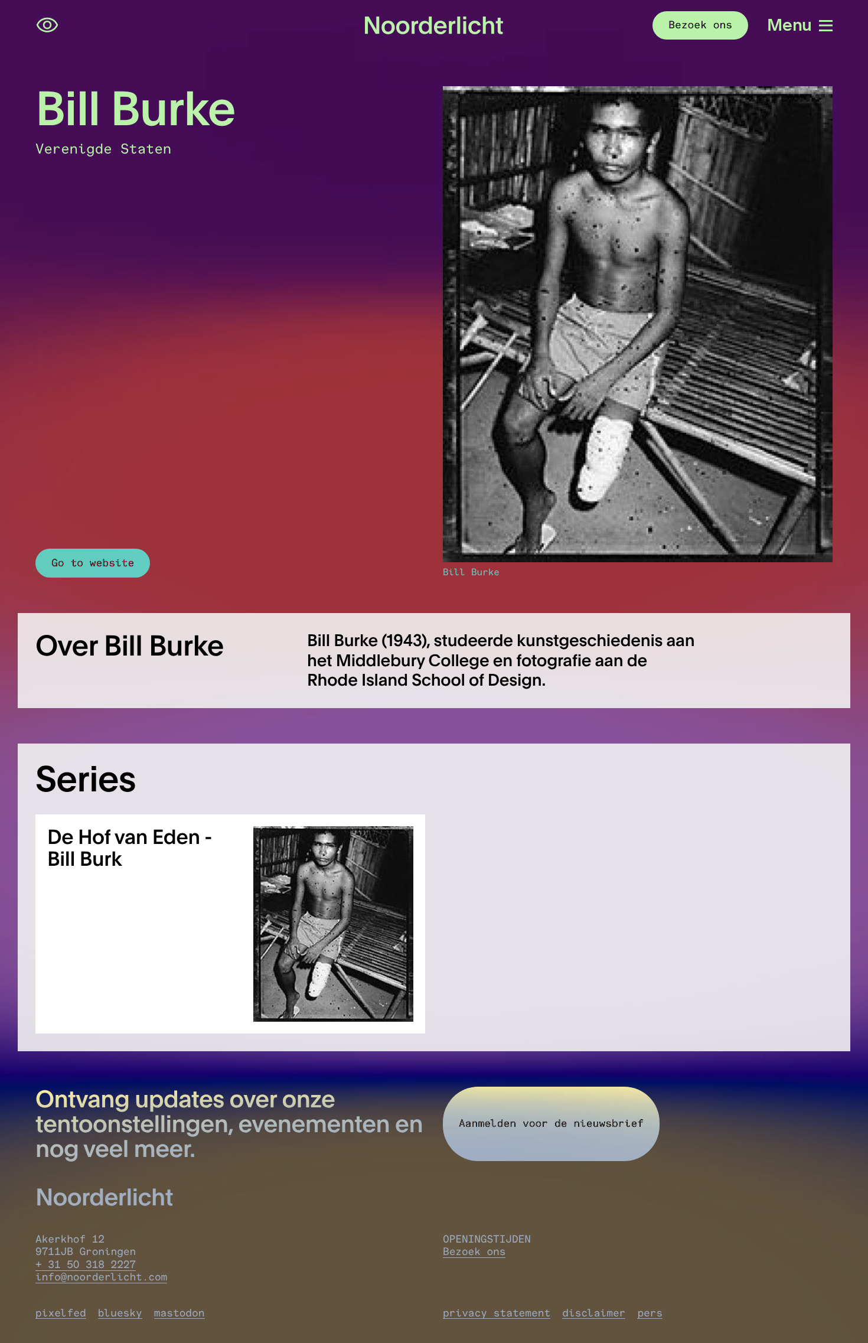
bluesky (120, 1313)
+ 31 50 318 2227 (85, 1265)
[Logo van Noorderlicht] (434, 25)
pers (650, 1313)
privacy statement (496, 1313)
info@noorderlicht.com (101, 1277)
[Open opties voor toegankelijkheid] (47, 25)
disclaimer (593, 1313)
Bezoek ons (474, 1252)
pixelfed (60, 1313)
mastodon (179, 1313)
